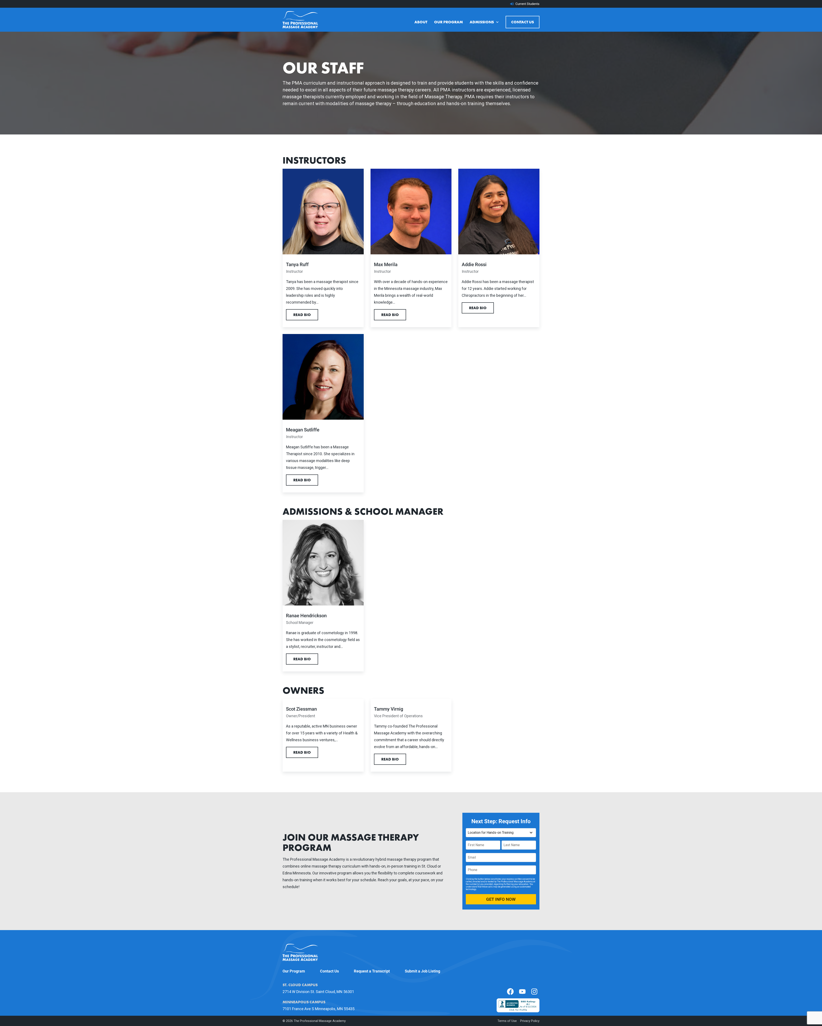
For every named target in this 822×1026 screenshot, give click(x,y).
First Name (472, 843)
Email (470, 855)
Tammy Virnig (388, 709)
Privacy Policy (529, 1021)
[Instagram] (534, 991)
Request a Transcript (372, 971)
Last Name (508, 843)
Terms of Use (507, 1021)
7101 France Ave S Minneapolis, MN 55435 (318, 1009)
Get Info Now (501, 899)
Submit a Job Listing (422, 971)
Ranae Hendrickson (306, 615)
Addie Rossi (474, 264)
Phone (470, 867)
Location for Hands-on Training (482, 830)
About (420, 21)
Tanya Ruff (297, 264)
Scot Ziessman (301, 709)
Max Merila (386, 264)
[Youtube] (522, 991)
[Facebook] (510, 991)
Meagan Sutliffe (302, 429)
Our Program (448, 21)
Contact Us (522, 21)
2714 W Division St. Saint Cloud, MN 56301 (318, 991)
